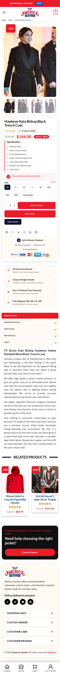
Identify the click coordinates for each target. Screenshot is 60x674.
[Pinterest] (30, 602)
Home (4, 20)
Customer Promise (30, 641)
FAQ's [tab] (7, 342)
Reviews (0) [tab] (10, 335)
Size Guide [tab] (9, 329)
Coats (10, 20)
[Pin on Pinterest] (30, 232)
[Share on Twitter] (18, 232)
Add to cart (36, 205)
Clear (53, 182)
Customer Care (30, 631)
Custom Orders (30, 622)
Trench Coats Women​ (23, 20)
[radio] (7, 187)
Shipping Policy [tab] (12, 322)
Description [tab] (10, 315)
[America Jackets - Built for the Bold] (30, 12)
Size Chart (13, 222)
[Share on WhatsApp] (6, 232)
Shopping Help (30, 613)
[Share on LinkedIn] (36, 232)
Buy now (30, 214)
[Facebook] (7, 602)
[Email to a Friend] (24, 232)
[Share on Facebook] (12, 232)
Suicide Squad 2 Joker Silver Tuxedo (45, 497)
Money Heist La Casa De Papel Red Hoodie (15, 499)
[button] (4, 12)
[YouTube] (23, 602)
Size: (6, 183)
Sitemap (52, 652)
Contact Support (30, 552)
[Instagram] (15, 602)
